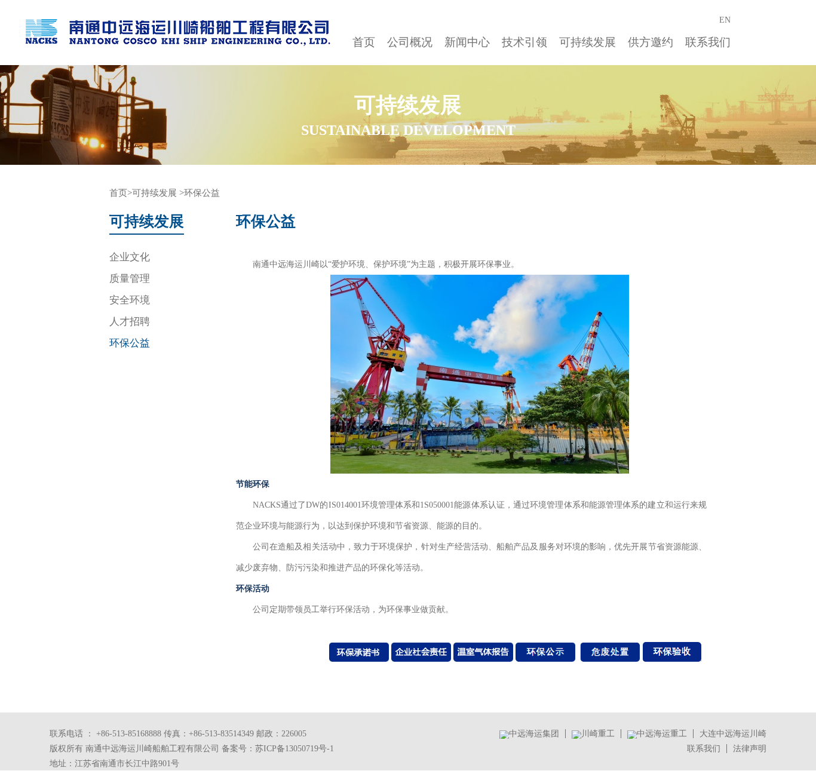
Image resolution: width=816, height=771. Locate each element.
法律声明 (749, 748)
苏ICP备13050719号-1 (294, 748)
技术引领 (524, 42)
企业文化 (129, 257)
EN (725, 20)
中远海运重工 (662, 733)
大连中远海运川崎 (733, 733)
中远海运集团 (534, 733)
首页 (363, 42)
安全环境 (129, 300)
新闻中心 (467, 42)
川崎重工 (598, 733)
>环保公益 (199, 193)
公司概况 (409, 42)
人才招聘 (129, 321)
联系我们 (708, 42)
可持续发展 (587, 42)
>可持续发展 (152, 193)
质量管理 (129, 278)
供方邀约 (650, 42)
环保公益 (129, 343)
